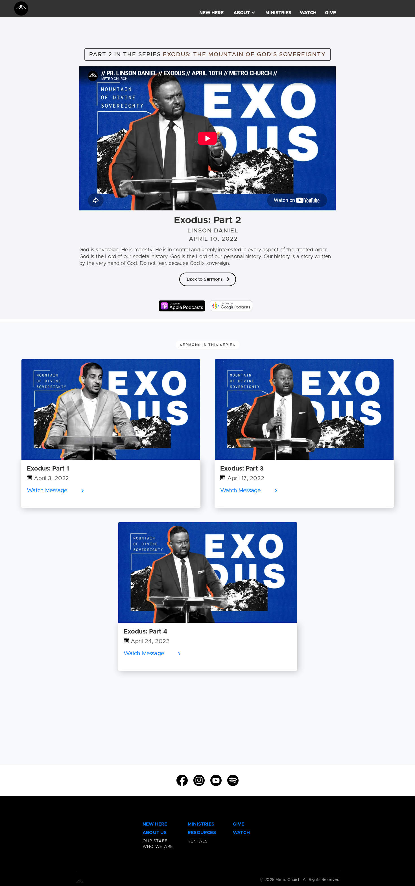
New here (211, 12)
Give (330, 12)
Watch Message (47, 490)
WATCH (308, 12)
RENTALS (198, 841)
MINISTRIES (278, 12)
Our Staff (155, 841)
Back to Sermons (205, 279)
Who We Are (158, 847)
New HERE (155, 824)
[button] (244, 8)
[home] (21, 8)
